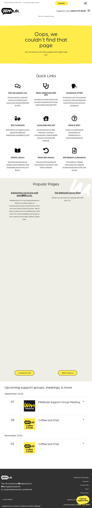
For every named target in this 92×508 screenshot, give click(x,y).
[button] (85, 3)
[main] (6, 478)
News (87, 489)
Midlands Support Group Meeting (59, 402)
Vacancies (86, 481)
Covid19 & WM (84, 485)
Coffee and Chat (48, 420)
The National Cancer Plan (68, 193)
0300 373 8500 (78, 10)
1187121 (37, 506)
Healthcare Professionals (81, 477)
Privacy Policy (84, 493)
